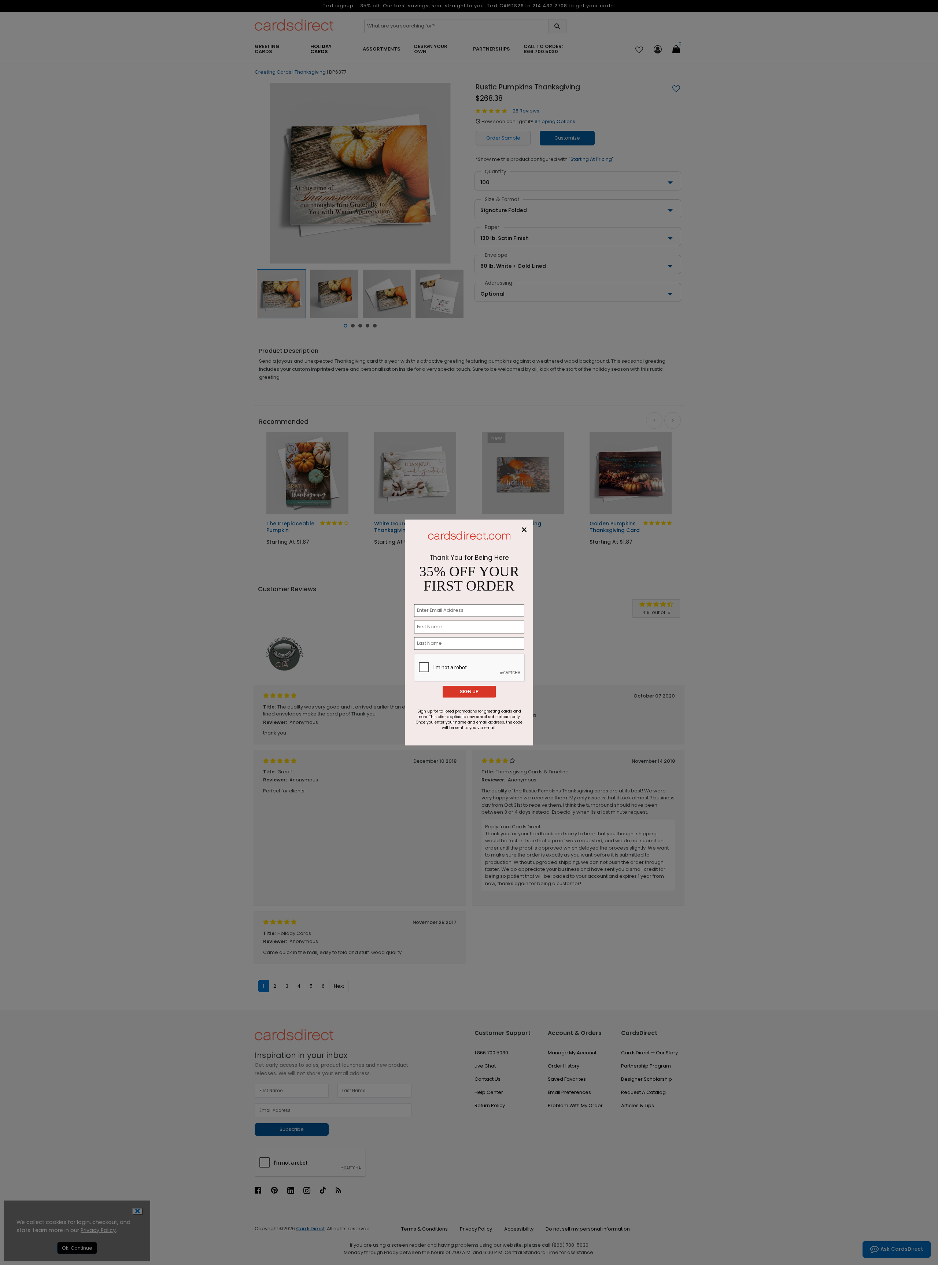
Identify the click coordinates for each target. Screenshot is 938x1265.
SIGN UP (469, 691)
